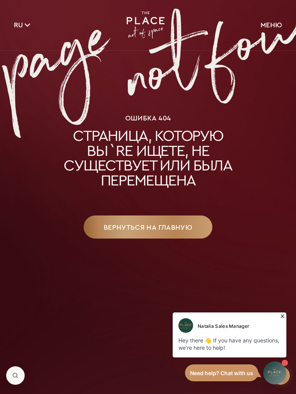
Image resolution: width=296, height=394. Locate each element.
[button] (15, 375)
